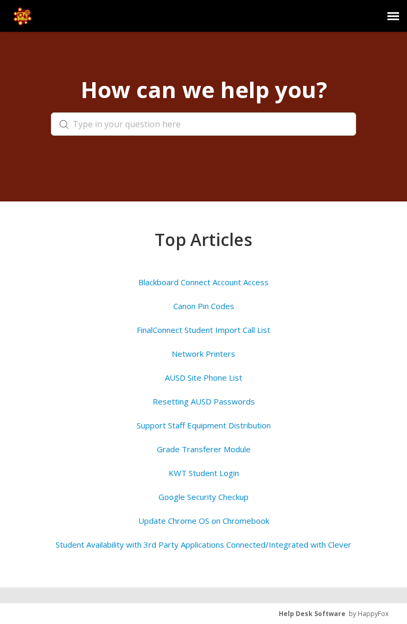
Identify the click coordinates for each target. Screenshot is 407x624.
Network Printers (203, 353)
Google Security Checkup (203, 496)
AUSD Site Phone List (203, 377)
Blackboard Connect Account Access (203, 282)
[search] (203, 124)
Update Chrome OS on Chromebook (203, 520)
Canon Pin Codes (203, 306)
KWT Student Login (204, 473)
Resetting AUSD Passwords (204, 401)
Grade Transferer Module (204, 449)
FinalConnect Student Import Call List (203, 329)
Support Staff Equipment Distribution (204, 425)
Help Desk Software (312, 613)
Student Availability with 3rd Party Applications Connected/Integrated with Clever (203, 544)
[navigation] (393, 16)
